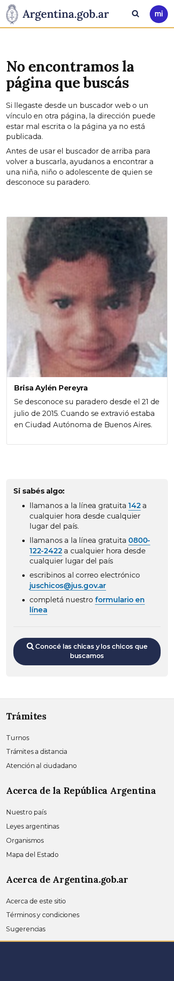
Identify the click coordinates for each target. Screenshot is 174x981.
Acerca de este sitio (36, 901)
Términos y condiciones (42, 915)
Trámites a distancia (36, 751)
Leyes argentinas (32, 826)
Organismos (25, 840)
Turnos (17, 738)
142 (134, 505)
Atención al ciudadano (41, 766)
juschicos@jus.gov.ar (68, 585)
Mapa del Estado (32, 855)
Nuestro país (26, 812)
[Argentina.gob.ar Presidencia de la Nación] (60, 13)
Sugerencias (25, 929)
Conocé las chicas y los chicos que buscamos (90, 651)
